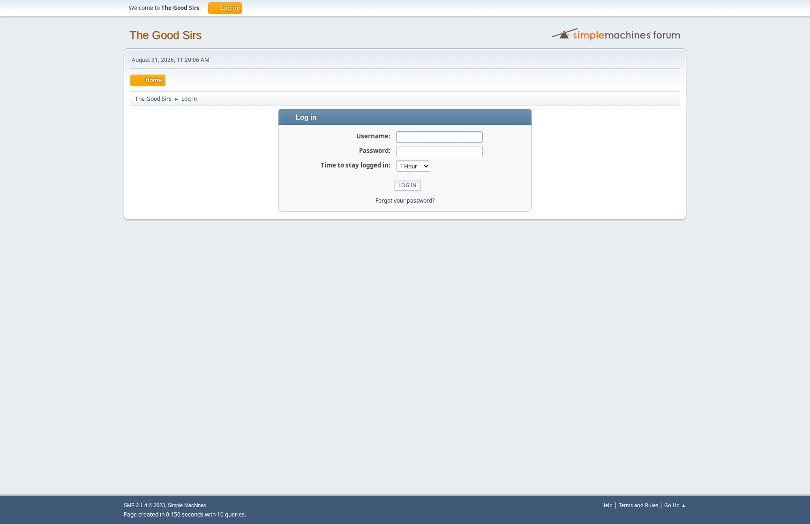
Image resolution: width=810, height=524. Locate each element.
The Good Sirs (165, 35)
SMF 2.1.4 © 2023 (144, 505)
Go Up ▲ (675, 505)
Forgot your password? (405, 201)
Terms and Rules (638, 505)
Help (607, 505)
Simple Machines (187, 505)
